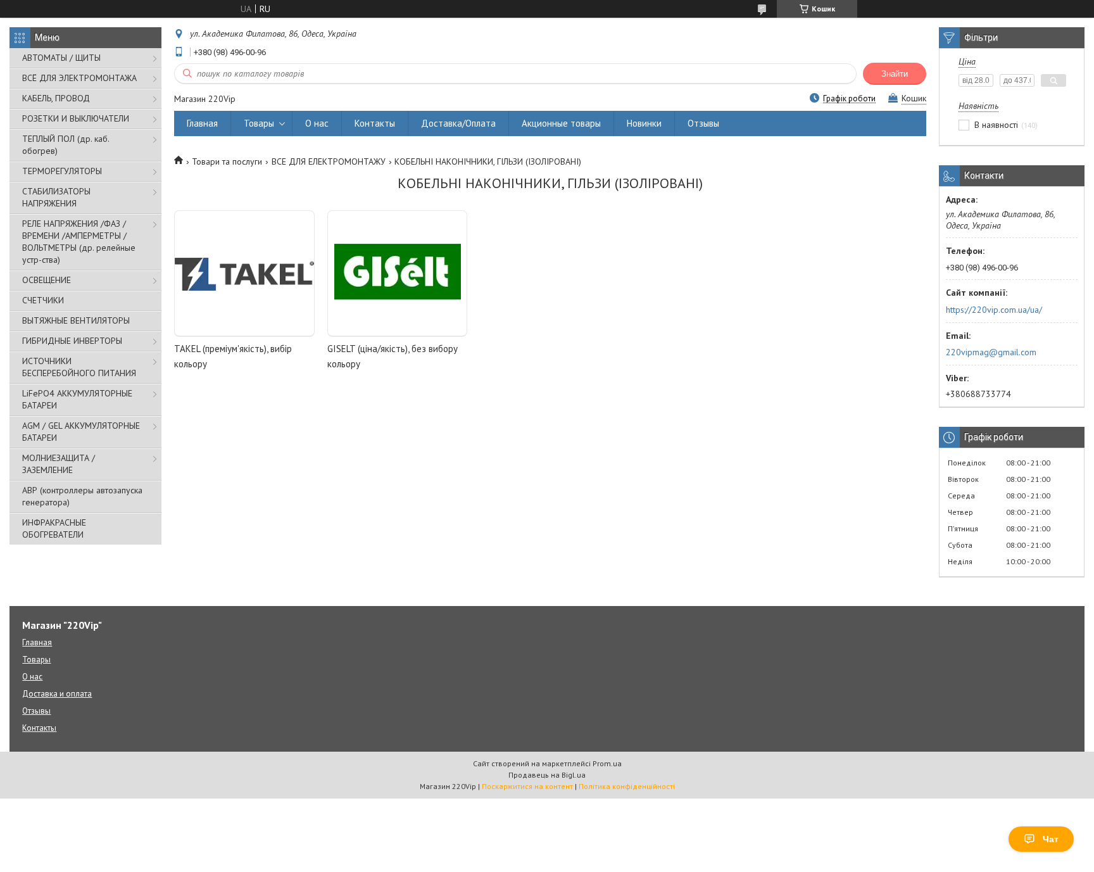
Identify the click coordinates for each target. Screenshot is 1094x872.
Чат (1051, 839)
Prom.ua (607, 763)
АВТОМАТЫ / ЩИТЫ (61, 57)
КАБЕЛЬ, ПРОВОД (56, 98)
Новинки (644, 123)
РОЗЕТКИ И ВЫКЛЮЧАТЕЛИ (75, 118)
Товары (259, 123)
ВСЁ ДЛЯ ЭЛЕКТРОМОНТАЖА (79, 78)
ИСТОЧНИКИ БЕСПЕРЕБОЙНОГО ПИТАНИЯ (79, 367)
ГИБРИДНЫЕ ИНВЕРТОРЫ (72, 340)
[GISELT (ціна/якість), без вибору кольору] (397, 273)
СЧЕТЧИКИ (43, 300)
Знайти (894, 74)
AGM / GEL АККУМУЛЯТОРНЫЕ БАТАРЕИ (81, 431)
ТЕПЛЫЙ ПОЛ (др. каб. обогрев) (65, 144)
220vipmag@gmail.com (991, 352)
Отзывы (703, 123)
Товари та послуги (227, 161)
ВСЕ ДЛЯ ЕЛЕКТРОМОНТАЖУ (329, 161)
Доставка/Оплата (458, 123)
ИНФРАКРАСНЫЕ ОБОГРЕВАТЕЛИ (54, 528)
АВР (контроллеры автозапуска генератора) (82, 496)
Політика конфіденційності (627, 786)
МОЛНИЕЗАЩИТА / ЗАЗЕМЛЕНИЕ (58, 464)
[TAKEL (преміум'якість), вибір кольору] (244, 273)
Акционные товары (561, 123)
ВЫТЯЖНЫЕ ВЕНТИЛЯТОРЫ (76, 320)
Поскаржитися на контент (527, 786)
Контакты (375, 123)
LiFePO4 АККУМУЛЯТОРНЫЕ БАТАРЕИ (77, 399)
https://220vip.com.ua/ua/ (994, 309)
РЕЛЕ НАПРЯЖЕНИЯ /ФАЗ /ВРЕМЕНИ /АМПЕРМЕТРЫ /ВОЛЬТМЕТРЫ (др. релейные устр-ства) (78, 241)
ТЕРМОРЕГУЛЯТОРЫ (62, 171)
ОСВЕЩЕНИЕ (46, 280)
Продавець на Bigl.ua (547, 775)
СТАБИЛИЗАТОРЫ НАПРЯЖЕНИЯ (56, 197)
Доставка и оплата (57, 693)
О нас (317, 123)
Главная (202, 123)
